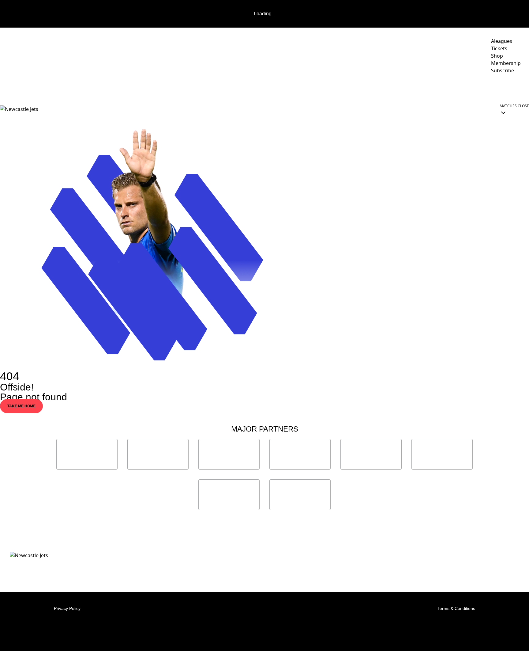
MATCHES (236, 87)
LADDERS (271, 87)
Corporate (411, 87)
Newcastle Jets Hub (500, 87)
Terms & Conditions (456, 608)
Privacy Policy (67, 608)
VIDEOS (209, 87)
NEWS (186, 87)
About (375, 87)
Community (339, 87)
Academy (450, 87)
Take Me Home (21, 406)
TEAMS (304, 87)
